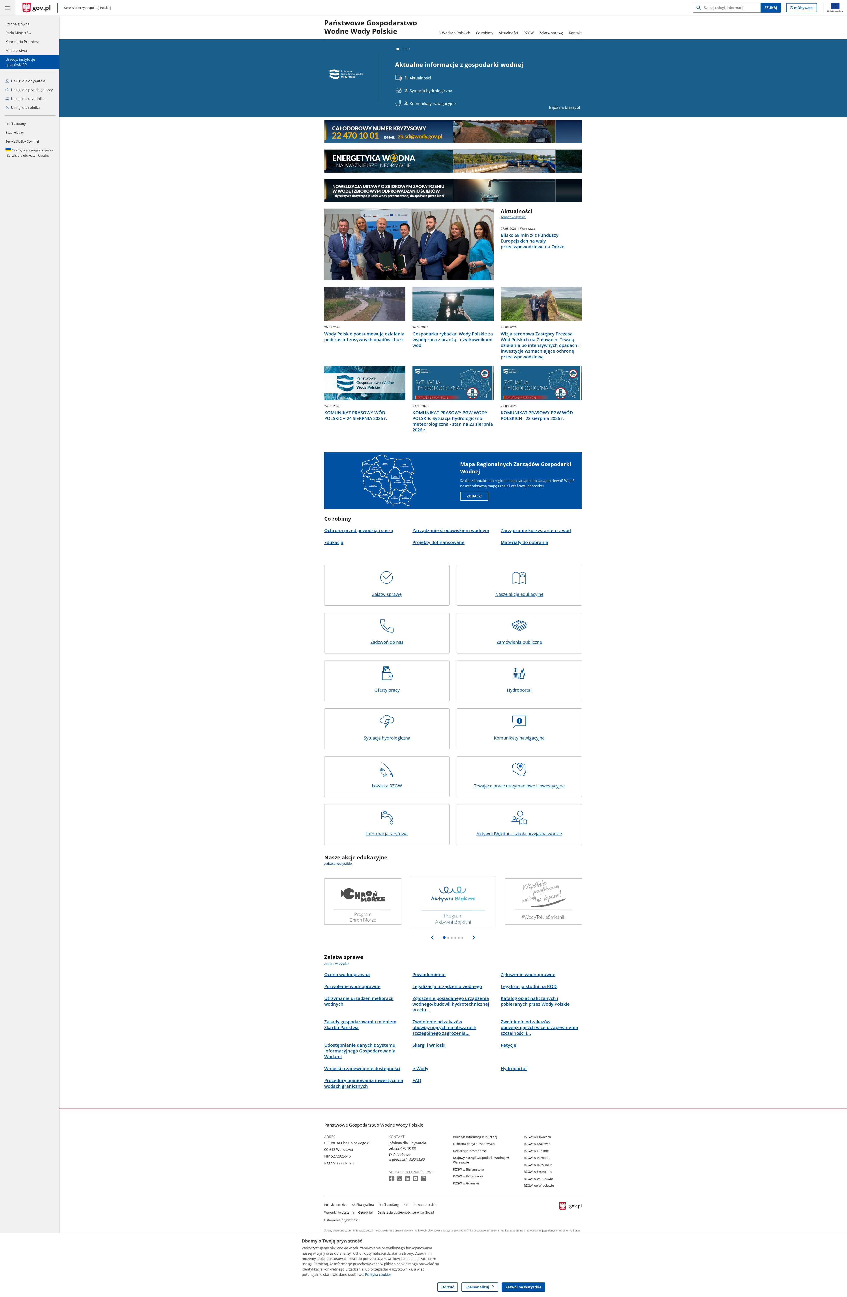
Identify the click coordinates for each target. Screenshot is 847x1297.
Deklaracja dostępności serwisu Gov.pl (405, 1212)
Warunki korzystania (339, 1212)
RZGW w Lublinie (536, 1151)
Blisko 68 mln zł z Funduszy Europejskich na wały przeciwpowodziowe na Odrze (532, 241)
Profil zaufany (16, 124)
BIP (405, 1205)
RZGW (529, 32)
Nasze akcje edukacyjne (519, 594)
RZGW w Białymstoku (468, 1169)
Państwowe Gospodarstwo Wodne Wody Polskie (370, 27)
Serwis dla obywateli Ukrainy (30, 153)
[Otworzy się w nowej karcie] (392, 1179)
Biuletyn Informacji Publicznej (475, 1137)
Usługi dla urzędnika (27, 98)
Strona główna (22, 23)
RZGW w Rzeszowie (538, 1165)
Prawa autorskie (424, 1205)
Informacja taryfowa (387, 834)
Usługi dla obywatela (27, 81)
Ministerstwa (16, 50)
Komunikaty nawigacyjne (519, 738)
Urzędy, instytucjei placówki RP (20, 62)
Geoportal (365, 1212)
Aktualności (508, 32)
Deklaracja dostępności (470, 1151)
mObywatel (803, 8)
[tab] (397, 49)
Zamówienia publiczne (519, 642)
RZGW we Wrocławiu (539, 1185)
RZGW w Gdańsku (466, 1183)
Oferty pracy (387, 690)
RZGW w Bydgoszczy (468, 1176)
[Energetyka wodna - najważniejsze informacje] (453, 161)
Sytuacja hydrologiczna (387, 738)
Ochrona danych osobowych (474, 1144)
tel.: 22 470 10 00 (402, 1148)
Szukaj (771, 7)
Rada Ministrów (18, 32)
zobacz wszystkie (513, 217)
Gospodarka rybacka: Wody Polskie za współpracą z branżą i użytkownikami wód (452, 339)
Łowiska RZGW (387, 786)
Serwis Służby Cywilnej (22, 141)
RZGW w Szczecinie (538, 1171)
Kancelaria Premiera (22, 41)
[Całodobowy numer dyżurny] (453, 131)
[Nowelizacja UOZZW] (453, 190)
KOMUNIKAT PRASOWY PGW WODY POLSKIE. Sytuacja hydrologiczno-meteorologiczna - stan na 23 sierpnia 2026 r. (452, 421)
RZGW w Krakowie (537, 1144)
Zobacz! (474, 496)
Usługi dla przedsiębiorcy (31, 89)
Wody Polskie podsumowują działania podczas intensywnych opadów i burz (364, 337)
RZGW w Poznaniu (537, 1158)
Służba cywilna (363, 1205)
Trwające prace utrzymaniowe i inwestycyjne (519, 786)
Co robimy (484, 32)
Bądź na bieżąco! (564, 107)
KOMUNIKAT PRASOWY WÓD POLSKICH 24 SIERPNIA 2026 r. (355, 415)
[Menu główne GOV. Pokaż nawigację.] (7, 7)
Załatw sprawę (551, 32)
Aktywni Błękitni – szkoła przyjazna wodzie (519, 834)
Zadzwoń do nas (386, 642)
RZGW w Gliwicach (537, 1137)
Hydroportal (519, 690)
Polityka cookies (335, 1205)
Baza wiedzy (15, 132)
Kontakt (575, 32)
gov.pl (575, 1211)
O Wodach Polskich (454, 32)
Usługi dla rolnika (25, 107)
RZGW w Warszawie (538, 1179)
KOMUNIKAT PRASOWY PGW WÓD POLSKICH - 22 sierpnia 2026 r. (537, 415)
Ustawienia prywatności (341, 1220)
